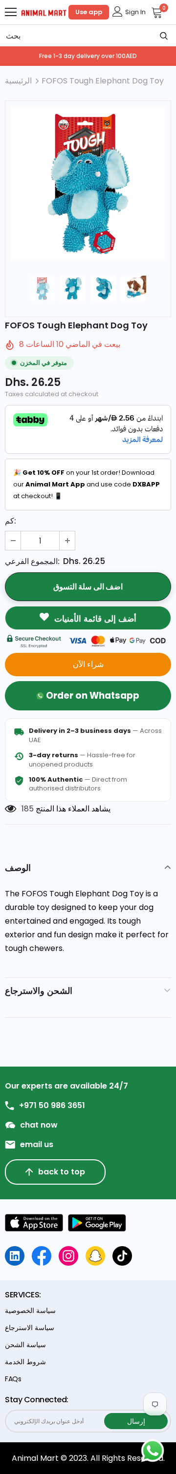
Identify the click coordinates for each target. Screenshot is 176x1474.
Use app (88, 12)
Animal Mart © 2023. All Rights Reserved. (88, 1458)
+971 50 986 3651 (52, 1106)
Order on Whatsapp (92, 695)
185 (28, 808)
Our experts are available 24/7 (66, 1086)
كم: (10, 520)
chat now (39, 1125)
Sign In (135, 12)
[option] (88, 183)
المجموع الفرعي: (32, 561)
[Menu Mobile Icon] (11, 12)
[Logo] (44, 12)
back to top (61, 1171)
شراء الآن (88, 664)
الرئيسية (18, 80)
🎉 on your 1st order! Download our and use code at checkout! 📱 (86, 484)
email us (36, 1145)
